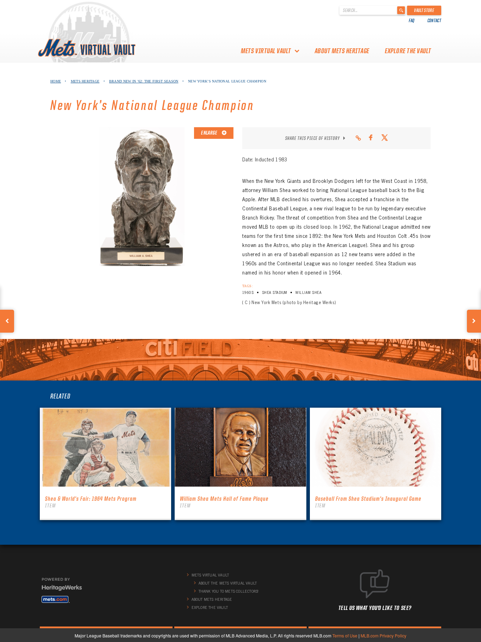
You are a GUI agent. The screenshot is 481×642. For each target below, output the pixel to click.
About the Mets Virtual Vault (228, 583)
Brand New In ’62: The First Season (144, 81)
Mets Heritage (85, 81)
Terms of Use (344, 635)
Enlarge (209, 133)
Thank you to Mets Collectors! (229, 591)
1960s (248, 292)
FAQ (412, 20)
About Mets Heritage (342, 50)
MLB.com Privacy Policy (383, 635)
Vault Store (424, 10)
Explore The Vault (408, 50)
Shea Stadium (274, 292)
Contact (434, 20)
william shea (308, 292)
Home (55, 81)
